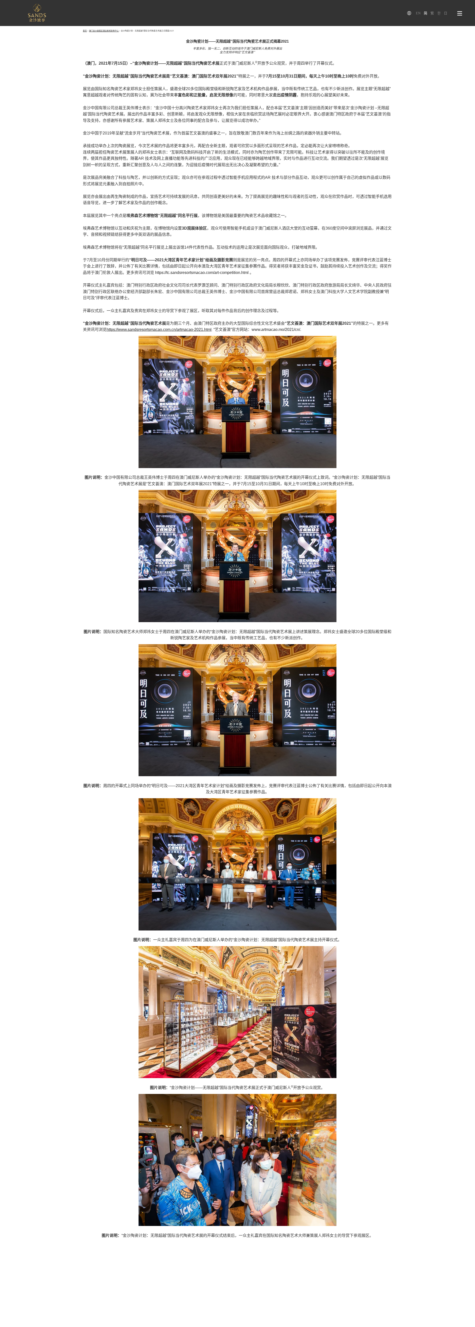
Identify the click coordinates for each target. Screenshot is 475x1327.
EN (418, 13)
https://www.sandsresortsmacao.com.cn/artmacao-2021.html (159, 329)
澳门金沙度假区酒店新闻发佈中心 (104, 31)
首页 (85, 31)
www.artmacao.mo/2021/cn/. (276, 329)
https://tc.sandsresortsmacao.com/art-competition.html (202, 272)
